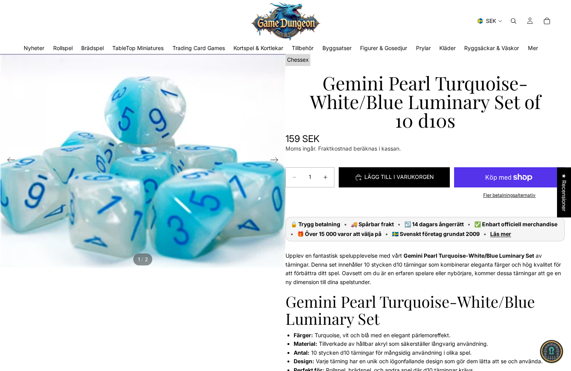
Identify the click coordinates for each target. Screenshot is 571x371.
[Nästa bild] (277, 161)
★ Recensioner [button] (564, 192)
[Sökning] (513, 20)
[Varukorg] (546, 20)
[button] (551, 351)
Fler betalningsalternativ (509, 195)
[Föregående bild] (8, 161)
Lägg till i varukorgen (399, 176)
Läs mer (500, 234)
